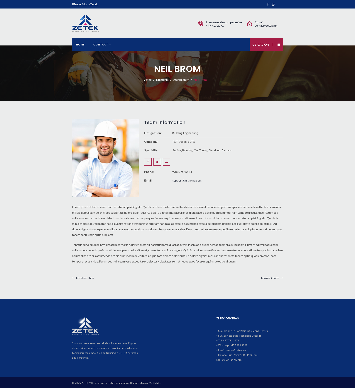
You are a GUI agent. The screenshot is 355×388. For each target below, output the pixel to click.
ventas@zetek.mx (266, 25)
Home (80, 44)
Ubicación (260, 44)
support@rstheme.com (187, 180)
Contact (100, 44)
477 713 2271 (215, 25)
